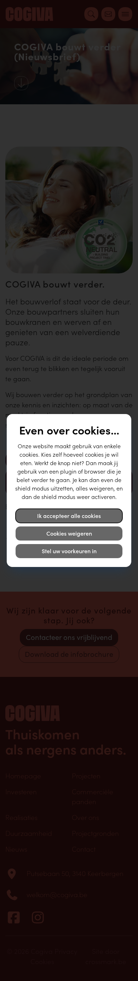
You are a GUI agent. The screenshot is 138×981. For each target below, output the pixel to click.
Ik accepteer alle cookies (69, 515)
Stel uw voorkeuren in (69, 551)
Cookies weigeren (69, 533)
